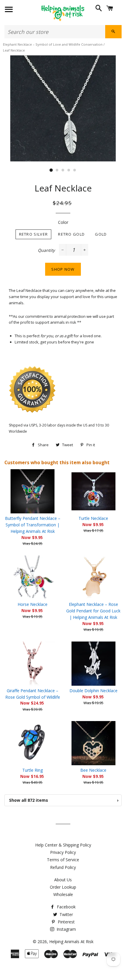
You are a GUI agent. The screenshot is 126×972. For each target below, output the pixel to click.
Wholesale (63, 894)
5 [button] (75, 170)
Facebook (66, 907)
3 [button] (63, 170)
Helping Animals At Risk (71, 941)
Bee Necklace (93, 770)
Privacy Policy (63, 852)
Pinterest (66, 922)
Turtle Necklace (93, 518)
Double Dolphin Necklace (93, 690)
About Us (63, 879)
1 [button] (51, 170)
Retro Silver (33, 234)
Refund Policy (63, 867)
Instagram (65, 929)
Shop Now (62, 269)
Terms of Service (63, 859)
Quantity (46, 250)
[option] (63, 108)
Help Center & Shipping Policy (63, 845)
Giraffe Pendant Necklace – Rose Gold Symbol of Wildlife (32, 694)
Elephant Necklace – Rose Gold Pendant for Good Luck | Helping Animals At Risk (93, 610)
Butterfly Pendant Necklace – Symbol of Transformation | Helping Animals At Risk (32, 524)
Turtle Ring (32, 770)
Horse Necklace (32, 604)
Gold (101, 234)
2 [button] (57, 170)
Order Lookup (63, 887)
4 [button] (69, 170)
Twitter (65, 914)
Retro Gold (71, 234)
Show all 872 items (63, 800)
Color (63, 222)
